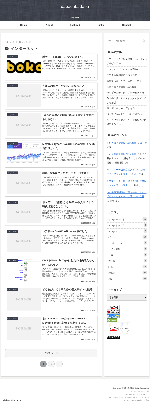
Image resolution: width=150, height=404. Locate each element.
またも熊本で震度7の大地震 (121, 86)
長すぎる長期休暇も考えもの (122, 75)
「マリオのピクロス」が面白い (123, 69)
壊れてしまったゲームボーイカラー (125, 81)
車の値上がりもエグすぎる (121, 108)
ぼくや (143, 143)
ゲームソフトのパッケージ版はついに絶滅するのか (126, 122)
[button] (143, 41)
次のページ (51, 352)
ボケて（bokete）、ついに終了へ (124, 114)
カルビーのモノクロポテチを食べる (125, 92)
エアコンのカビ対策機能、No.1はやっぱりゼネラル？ (127, 61)
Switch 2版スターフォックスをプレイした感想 (126, 100)
